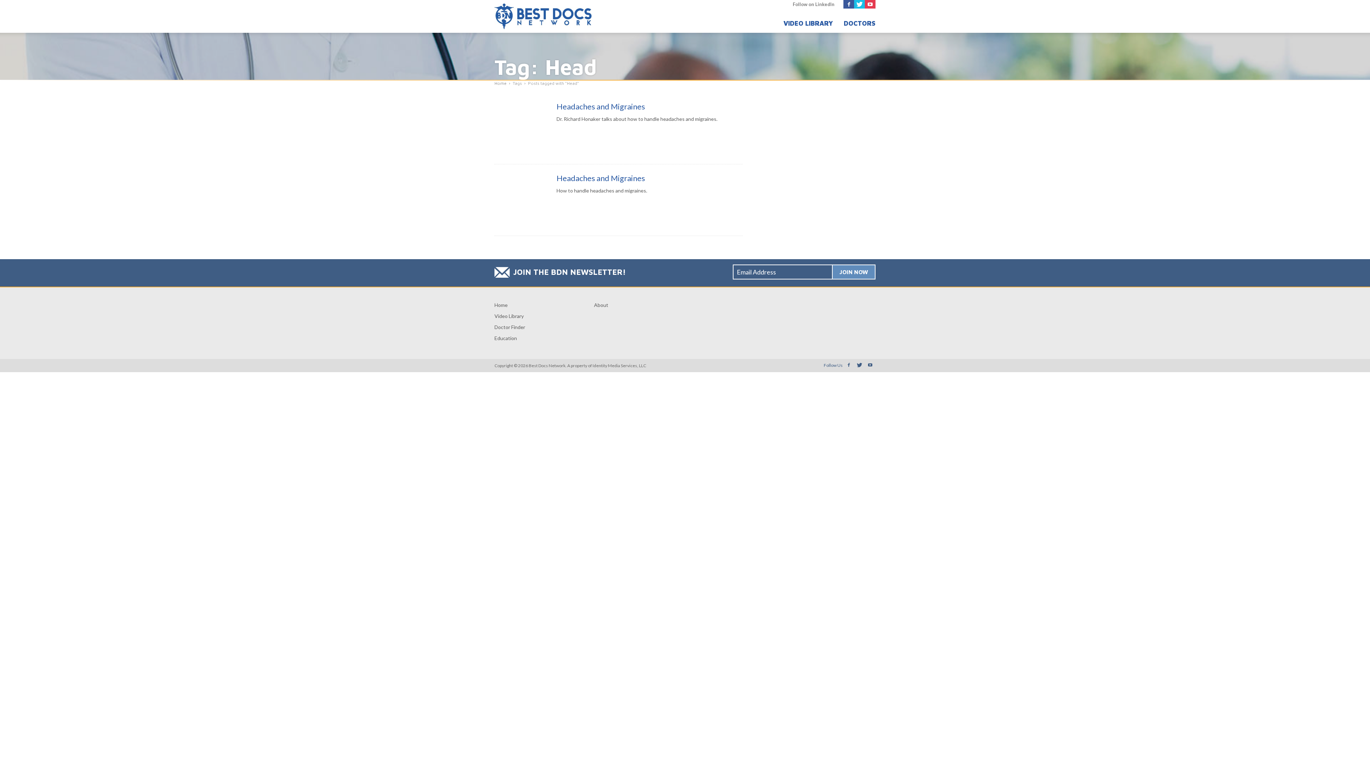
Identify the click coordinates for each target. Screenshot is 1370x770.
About (601, 305)
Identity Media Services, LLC (619, 365)
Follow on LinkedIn (813, 4)
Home (501, 305)
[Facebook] (848, 4)
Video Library (808, 23)
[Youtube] (870, 4)
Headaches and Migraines (601, 106)
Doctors (860, 23)
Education (505, 338)
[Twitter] (859, 4)
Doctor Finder (509, 327)
